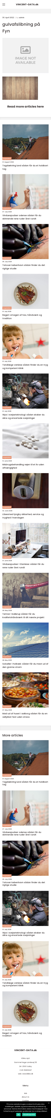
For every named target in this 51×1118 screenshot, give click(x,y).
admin (21, 17)
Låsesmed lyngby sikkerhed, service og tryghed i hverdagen (23, 516)
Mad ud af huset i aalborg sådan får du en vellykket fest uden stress (24, 715)
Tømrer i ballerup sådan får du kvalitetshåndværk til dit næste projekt (23, 615)
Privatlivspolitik (29, 1115)
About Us (25, 1097)
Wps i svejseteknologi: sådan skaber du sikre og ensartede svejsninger (23, 416)
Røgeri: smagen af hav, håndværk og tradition (22, 316)
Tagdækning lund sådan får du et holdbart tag (25, 167)
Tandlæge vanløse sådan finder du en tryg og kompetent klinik (25, 366)
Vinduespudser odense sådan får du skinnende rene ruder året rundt (21, 217)
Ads (25, 1093)
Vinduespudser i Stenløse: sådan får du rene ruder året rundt (23, 566)
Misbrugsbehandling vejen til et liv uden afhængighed (23, 466)
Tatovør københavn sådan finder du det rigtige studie (23, 267)
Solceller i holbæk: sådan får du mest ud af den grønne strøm (25, 665)
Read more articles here (25, 106)
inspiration (7, 158)
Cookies (25, 1100)
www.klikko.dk (27, 1074)
